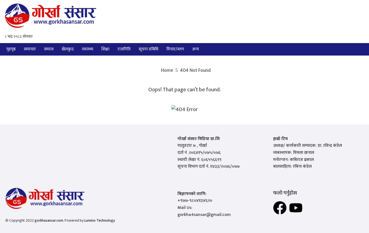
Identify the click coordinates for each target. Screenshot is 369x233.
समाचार (30, 49)
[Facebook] (280, 208)
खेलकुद (68, 49)
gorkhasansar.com (49, 220)
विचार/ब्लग (175, 49)
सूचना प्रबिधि (148, 49)
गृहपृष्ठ (11, 49)
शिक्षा (105, 49)
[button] (197, 49)
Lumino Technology (99, 220)
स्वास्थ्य (87, 49)
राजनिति (124, 49)
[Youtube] (296, 208)
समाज (48, 49)
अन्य (195, 49)
